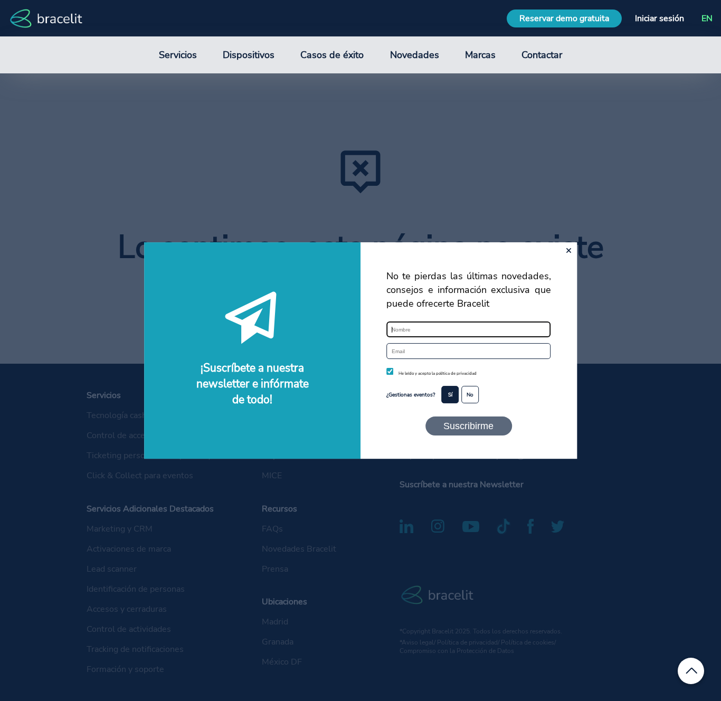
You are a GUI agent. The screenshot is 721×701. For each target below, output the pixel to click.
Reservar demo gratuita (564, 18)
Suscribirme (468, 425)
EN (707, 18)
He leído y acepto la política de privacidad (438, 373)
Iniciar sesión (659, 18)
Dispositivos (248, 55)
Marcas (480, 55)
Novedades (414, 55)
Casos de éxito (332, 55)
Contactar (541, 55)
